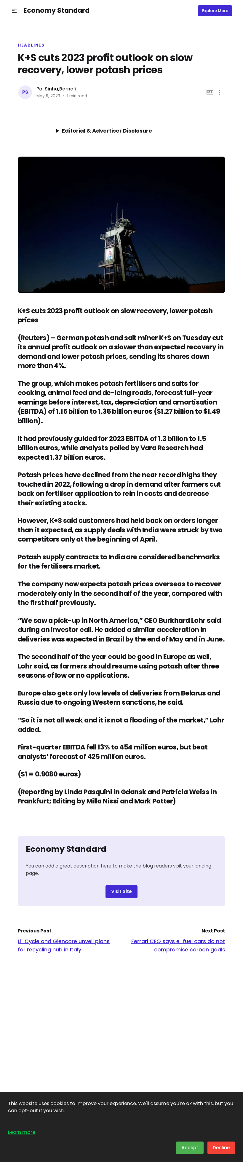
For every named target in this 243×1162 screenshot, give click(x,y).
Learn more (21, 1132)
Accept (189, 1147)
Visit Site (121, 891)
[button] (14, 10)
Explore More (215, 11)
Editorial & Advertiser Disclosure (107, 130)
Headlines (31, 45)
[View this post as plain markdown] (210, 92)
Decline (221, 1147)
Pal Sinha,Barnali (56, 88)
